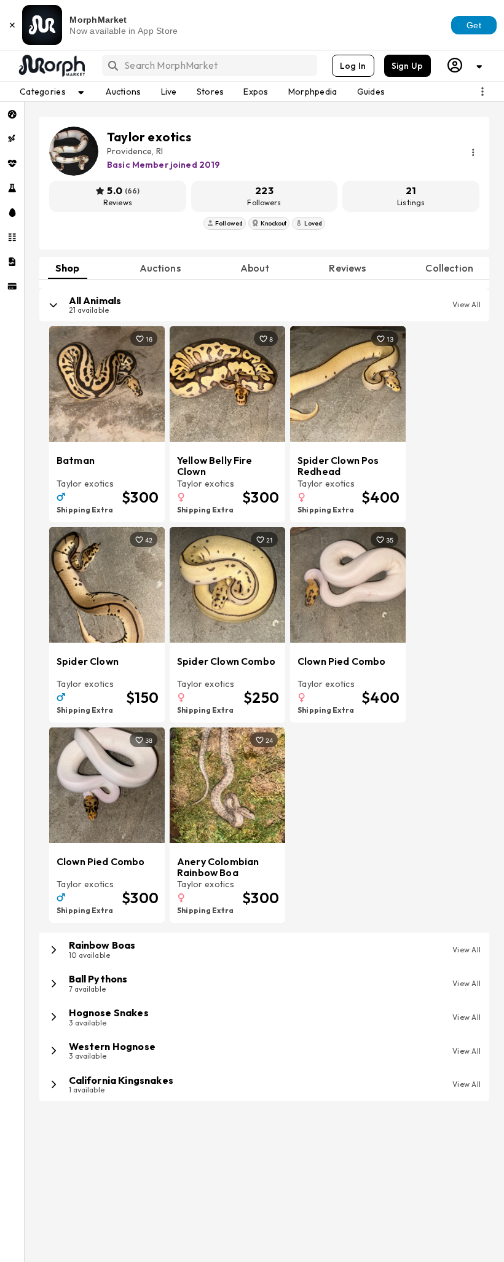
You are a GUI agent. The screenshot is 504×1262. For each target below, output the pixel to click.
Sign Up (407, 65)
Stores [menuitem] (210, 91)
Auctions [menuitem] (123, 91)
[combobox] (208, 65)
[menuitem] (12, 114)
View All (466, 304)
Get (474, 25)
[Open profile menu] (465, 65)
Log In (353, 65)
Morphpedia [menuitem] (312, 91)
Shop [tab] (67, 268)
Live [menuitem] (169, 91)
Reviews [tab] (347, 268)
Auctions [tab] (160, 268)
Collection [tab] (449, 268)
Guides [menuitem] (371, 91)
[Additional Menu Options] (482, 91)
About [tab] (255, 268)
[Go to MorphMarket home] (51, 66)
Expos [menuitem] (255, 91)
